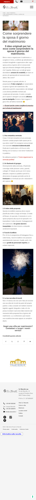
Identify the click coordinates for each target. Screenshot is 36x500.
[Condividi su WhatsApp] (18, 341)
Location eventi (23, 410)
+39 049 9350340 (10, 403)
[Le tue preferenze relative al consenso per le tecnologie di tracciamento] (32, 496)
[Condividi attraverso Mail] (30, 341)
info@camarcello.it (11, 411)
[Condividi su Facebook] (6, 341)
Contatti (21, 416)
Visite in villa (22, 405)
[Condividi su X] (12, 341)
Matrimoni (21, 408)
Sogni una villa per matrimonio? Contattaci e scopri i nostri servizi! (18, 328)
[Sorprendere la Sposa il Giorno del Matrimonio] (16, 25)
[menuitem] (30, 7)
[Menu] (30, 7)
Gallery (21, 413)
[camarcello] (15, 7)
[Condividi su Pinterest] (24, 341)
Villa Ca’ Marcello (23, 402)
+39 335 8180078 (10, 408)
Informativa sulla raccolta (11, 434)
